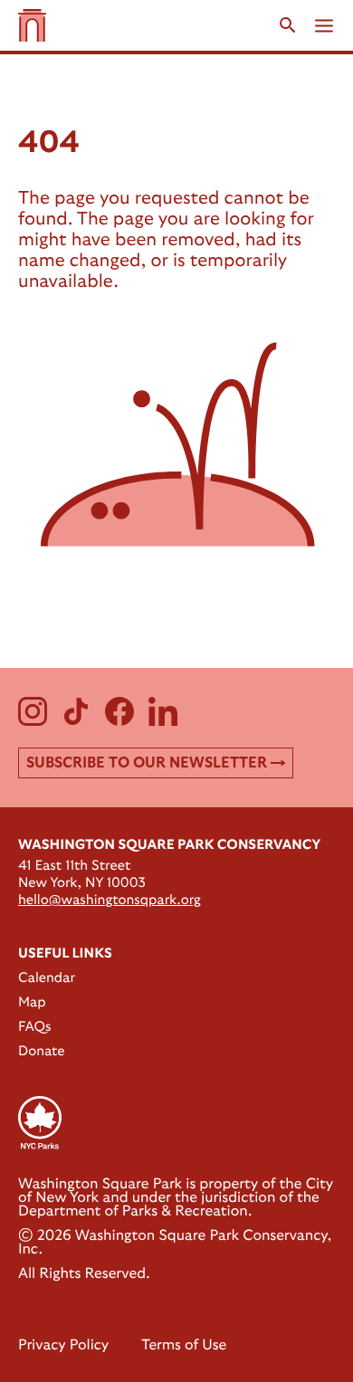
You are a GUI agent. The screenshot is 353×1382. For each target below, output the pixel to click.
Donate (41, 1051)
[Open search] (288, 25)
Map (32, 1002)
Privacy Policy (63, 1346)
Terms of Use (183, 1346)
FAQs (34, 1027)
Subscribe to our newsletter (146, 763)
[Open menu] (324, 25)
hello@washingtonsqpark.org (109, 900)
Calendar (46, 978)
